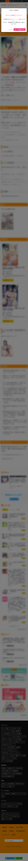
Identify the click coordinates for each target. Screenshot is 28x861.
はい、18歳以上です (20, 29)
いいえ (10, 29)
